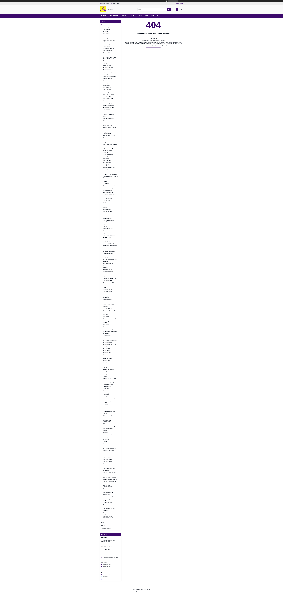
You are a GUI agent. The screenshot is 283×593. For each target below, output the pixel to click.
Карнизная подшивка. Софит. (110, 278)
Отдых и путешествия (108, 150)
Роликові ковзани (107, 457)
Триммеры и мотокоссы (108, 475)
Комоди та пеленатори (108, 369)
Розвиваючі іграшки (107, 43)
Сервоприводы (106, 85)
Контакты (125, 15)
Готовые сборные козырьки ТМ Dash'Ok (110, 180)
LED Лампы (105, 207)
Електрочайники (107, 365)
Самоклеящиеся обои (108, 271)
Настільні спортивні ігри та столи (109, 499)
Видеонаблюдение (107, 232)
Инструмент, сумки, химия (109, 105)
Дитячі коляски (106, 348)
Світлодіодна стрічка (108, 415)
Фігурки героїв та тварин (109, 504)
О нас (158, 15)
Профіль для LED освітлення (110, 174)
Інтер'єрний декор (107, 160)
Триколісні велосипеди (108, 450)
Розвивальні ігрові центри (109, 411)
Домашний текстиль (107, 269)
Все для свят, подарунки (109, 60)
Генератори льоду (107, 335)
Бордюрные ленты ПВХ (108, 282)
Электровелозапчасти (108, 466)
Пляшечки (105, 396)
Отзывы (103, 525)
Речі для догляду (107, 406)
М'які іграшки (106, 100)
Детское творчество (108, 125)
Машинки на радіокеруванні (109, 382)
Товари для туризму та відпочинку (108, 266)
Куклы (104, 142)
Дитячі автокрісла (107, 338)
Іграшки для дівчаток (108, 83)
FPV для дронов (107, 96)
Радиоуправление (107, 63)
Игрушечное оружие (108, 129)
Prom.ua (148, 589)
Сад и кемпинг (106, 33)
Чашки (104, 216)
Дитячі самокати (107, 354)
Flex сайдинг (106, 74)
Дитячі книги (106, 55)
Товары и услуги (113, 15)
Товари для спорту (107, 78)
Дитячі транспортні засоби (109, 185)
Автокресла (106, 439)
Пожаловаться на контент (144, 591)
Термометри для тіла (108, 428)
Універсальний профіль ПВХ (109, 285)
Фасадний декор (107, 169)
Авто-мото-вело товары (108, 243)
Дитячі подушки (107, 352)
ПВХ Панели (106, 202)
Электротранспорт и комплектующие (108, 155)
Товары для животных (108, 228)
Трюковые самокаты (108, 492)
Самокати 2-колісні (107, 459)
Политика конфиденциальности (157, 591)
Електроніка (106, 293)
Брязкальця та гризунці (108, 329)
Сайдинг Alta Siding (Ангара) (110, 52)
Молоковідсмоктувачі (108, 384)
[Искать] (169, 9)
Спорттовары (106, 152)
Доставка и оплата (136, 15)
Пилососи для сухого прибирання (108, 394)
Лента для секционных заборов (108, 513)
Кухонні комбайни (107, 371)
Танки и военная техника (109, 118)
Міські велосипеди (107, 443)
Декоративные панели (108, 192)
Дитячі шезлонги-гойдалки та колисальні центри (110, 357)
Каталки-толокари (107, 452)
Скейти (104, 463)
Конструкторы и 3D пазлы (109, 135)
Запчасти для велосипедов (109, 477)
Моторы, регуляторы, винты (109, 76)
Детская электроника (108, 123)
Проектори (105, 404)
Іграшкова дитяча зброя (109, 496)
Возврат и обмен (149, 15)
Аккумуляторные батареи (109, 468)
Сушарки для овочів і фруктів (110, 426)
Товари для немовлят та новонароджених (109, 132)
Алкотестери (106, 324)
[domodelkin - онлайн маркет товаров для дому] (103, 12)
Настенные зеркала (107, 289)
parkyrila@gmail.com (107, 574)
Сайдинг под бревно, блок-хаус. (109, 41)
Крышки (105, 226)
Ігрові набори (106, 316)
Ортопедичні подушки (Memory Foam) (110, 177)
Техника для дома (107, 190)
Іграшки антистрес (107, 87)
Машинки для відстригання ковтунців (109, 379)
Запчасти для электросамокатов (107, 486)
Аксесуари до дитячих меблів (110, 318)
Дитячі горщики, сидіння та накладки (109, 345)
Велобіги (105, 446)
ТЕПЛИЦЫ (105, 306)
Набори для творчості (108, 107)
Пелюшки (105, 390)
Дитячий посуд (106, 362)
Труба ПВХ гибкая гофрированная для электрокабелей (108, 518)
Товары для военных (108, 256)
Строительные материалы (109, 148)
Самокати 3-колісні (107, 204)
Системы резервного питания (110, 259)
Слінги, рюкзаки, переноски (109, 418)
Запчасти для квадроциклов (110, 472)
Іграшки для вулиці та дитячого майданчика (110, 297)
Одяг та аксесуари (107, 299)
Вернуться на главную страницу (153, 47)
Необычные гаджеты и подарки (108, 254)
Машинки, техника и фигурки (109, 127)
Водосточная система (108, 276)
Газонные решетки (107, 280)
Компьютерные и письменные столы (110, 145)
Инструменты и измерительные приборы (110, 246)
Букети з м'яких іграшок (108, 94)
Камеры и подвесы (107, 89)
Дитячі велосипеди (107, 342)
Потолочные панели (107, 198)
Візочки (105, 441)
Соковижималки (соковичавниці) (107, 421)
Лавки (104, 287)
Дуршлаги (105, 224)
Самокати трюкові (107, 461)
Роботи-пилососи (107, 409)
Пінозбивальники (107, 386)
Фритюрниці (106, 432)
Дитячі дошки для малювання (110, 80)
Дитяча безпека (106, 360)
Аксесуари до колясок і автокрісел (108, 321)
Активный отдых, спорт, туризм (108, 238)
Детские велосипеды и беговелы (108, 489)
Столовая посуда (107, 218)
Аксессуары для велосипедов (110, 479)
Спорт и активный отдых (109, 140)
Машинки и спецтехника (108, 114)
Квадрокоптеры (106, 109)
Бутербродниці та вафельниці (110, 331)
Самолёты (105, 111)
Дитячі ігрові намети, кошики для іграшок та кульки (109, 58)
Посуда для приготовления (109, 437)
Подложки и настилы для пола (109, 195)
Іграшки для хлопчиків (108, 213)
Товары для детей (107, 241)
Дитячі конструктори (108, 67)
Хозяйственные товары (108, 304)
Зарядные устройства (108, 50)
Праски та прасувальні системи (108, 402)
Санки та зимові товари (108, 454)
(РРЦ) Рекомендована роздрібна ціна (108, 221)
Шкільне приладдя (107, 291)
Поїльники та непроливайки (109, 398)
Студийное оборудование (109, 251)
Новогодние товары (107, 35)
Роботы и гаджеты (107, 120)
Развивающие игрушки (108, 137)
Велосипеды (106, 158)
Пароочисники (106, 388)
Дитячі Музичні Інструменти (109, 38)
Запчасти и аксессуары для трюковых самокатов (109, 482)
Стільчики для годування (109, 423)
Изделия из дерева (107, 273)
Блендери (105, 326)
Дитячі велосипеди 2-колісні (109, 448)
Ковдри (105, 367)
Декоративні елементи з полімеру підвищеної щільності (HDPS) (110, 164)
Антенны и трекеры (107, 69)
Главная (103, 15)
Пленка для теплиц (107, 308)
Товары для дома (107, 230)
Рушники (105, 413)
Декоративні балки (107, 172)
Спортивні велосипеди (108, 48)
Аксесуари (105, 261)
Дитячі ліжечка (106, 350)
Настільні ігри (106, 92)
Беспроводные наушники (109, 167)
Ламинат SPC (106, 510)
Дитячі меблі (106, 31)
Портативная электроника (109, 235)
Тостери (105, 430)
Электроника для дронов (109, 103)
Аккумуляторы (106, 29)
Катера (104, 116)
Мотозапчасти (106, 494)
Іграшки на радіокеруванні (109, 27)
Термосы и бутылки (107, 211)
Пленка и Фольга (107, 200)
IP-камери (105, 314)
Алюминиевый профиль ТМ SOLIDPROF (109, 311)
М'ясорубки (106, 374)
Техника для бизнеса (108, 249)
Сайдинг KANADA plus (108, 65)
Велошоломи (106, 333)
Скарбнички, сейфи (107, 502)
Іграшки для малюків (108, 98)
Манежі (105, 376)
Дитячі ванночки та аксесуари (110, 340)
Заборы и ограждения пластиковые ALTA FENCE (109, 507)
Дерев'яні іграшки (107, 209)
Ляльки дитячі (106, 46)
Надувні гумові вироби (108, 71)
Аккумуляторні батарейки (109, 188)
